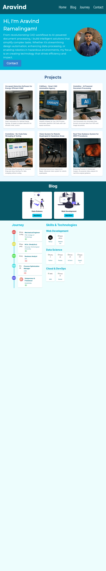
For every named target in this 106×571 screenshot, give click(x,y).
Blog (73, 7)
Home (62, 7)
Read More (37, 215)
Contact (98, 7)
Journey (85, 7)
